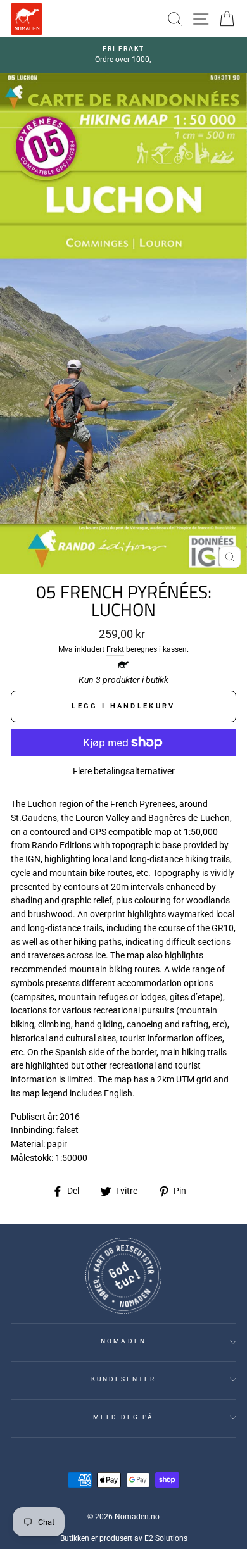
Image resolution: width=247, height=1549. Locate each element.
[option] (123, 55)
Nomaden (123, 1341)
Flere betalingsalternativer (124, 771)
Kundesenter (123, 1379)
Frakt (115, 649)
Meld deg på (124, 1417)
